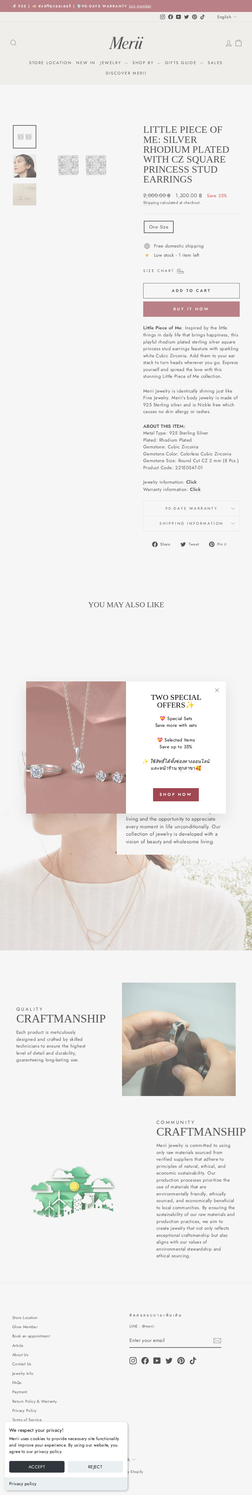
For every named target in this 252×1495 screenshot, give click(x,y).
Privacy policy (22, 1484)
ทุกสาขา (186, 768)
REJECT (95, 1467)
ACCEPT (37, 1467)
